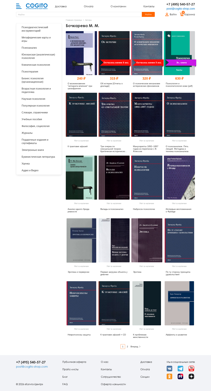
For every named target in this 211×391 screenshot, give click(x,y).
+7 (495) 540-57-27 (180, 4)
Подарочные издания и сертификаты (35, 141)
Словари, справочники (35, 112)
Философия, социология (36, 126)
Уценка (26, 163)
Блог (65, 376)
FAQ (65, 384)
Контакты (148, 6)
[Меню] (19, 6)
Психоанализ (29, 47)
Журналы (27, 133)
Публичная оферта (74, 361)
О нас (104, 361)
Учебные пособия (32, 119)
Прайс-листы (70, 369)
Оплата (88, 6)
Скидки (145, 376)
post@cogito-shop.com (181, 8)
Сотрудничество (111, 376)
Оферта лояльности (113, 384)
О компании (118, 6)
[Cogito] (37, 6)
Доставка (61, 6)
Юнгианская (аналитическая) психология (38, 56)
